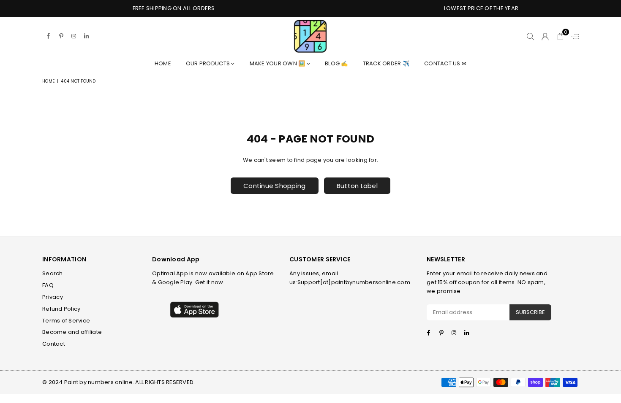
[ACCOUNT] (545, 36)
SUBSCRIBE (530, 312)
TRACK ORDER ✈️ (386, 63)
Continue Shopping (274, 185)
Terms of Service (66, 321)
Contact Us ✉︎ (445, 63)
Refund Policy (61, 309)
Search (52, 273)
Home (163, 63)
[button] (560, 36)
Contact (53, 344)
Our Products (208, 63)
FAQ (48, 285)
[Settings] (573, 36)
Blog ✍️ (336, 63)
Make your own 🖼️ (278, 63)
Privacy (52, 297)
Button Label (357, 185)
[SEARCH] (530, 36)
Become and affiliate (72, 332)
